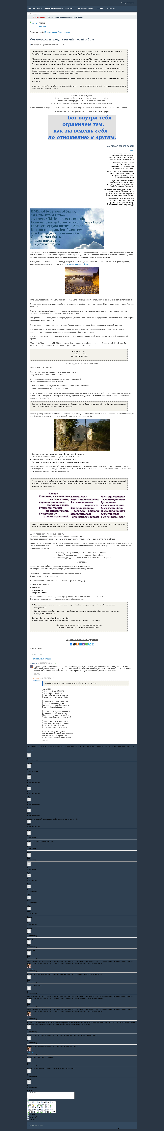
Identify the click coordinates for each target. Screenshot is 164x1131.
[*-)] (43, 1105)
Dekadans (33, 663)
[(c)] (47, 1109)
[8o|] (34, 1109)
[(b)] (39, 1109)
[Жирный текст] (31, 1114)
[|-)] (38, 1107)
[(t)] (47, 1112)
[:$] (29, 1105)
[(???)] (52, 1112)
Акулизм (31, 1125)
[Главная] (29, 17)
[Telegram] (93, 644)
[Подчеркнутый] (33, 1116)
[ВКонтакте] (71, 644)
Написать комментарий (41, 659)
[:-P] (43, 1102)
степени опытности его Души (76, 264)
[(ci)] (30, 1112)
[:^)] (47, 1105)
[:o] (51, 1102)
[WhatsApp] (86, 644)
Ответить (37, 673)
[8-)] (39, 1105)
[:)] (29, 1102)
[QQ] (30, 1109)
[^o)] (52, 1105)
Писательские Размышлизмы (58, 32)
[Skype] (89, 644)
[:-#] (29, 1107)
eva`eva (42, 27)
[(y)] (34, 1112)
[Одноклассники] (77, 644)
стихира (131, 150)
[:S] (42, 1107)
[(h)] (47, 1102)
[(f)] (43, 1112)
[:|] (33, 1105)
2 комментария (36, 654)
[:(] (51, 1107)
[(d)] (43, 1109)
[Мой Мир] (80, 644)
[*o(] (34, 1107)
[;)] (38, 1102)
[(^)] (51, 1109)
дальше (47, 689)
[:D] (34, 1102)
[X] (74, 644)
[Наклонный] (32, 1118)
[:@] (47, 1107)
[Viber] (83, 644)
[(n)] (39, 1112)
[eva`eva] (33, 23)
